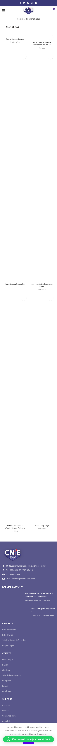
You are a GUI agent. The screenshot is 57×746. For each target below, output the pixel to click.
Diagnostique (8, 645)
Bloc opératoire (9, 629)
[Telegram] (36, 3)
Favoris (5, 686)
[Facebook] (20, 3)
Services (5, 710)
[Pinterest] (28, 3)
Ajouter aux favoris (50, 37)
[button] (28, 739)
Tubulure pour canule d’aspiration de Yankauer (15, 526)
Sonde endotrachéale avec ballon (42, 285)
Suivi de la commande (11, 675)
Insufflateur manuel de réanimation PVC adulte (42, 43)
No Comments (44, 601)
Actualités (6, 721)
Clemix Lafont (15, 42)
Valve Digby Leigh (42, 525)
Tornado (42, 48)
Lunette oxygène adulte (14, 284)
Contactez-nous (9, 716)
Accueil (20, 19)
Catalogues (7, 691)
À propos (6, 705)
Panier (5, 665)
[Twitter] (24, 3)
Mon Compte (7, 659)
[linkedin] (32, 3)
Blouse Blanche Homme (15, 39)
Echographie (7, 635)
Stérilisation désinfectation (14, 640)
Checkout (6, 670)
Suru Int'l (42, 289)
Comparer (6, 680)
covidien (15, 531)
